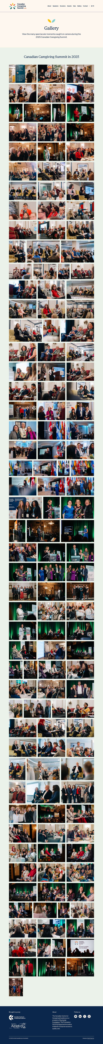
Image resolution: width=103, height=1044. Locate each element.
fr (93, 6)
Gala (74, 6)
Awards (69, 6)
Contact (85, 6)
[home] (30, 1018)
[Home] (17, 6)
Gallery (79, 6)
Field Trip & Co (90, 1038)
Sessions (63, 6)
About (49, 6)
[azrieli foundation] (30, 1026)
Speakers (56, 6)
